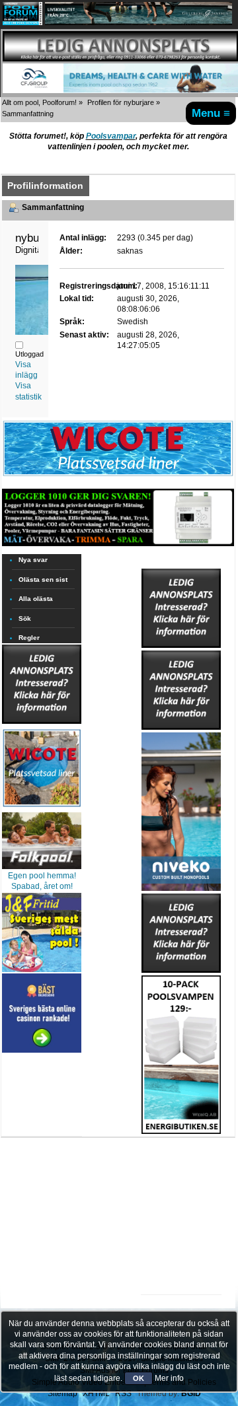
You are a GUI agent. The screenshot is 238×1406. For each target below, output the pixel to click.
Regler (29, 637)
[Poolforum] (22, 22)
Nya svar (33, 559)
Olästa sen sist (43, 579)
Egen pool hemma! (42, 875)
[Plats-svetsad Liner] (41, 808)
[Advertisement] (181, 1174)
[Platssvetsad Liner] (118, 475)
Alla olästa (36, 598)
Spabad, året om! (42, 886)
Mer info (169, 1378)
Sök (25, 618)
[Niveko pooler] (181, 809)
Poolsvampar (111, 136)
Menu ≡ (211, 113)
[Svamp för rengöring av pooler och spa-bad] (181, 1052)
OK (138, 1378)
